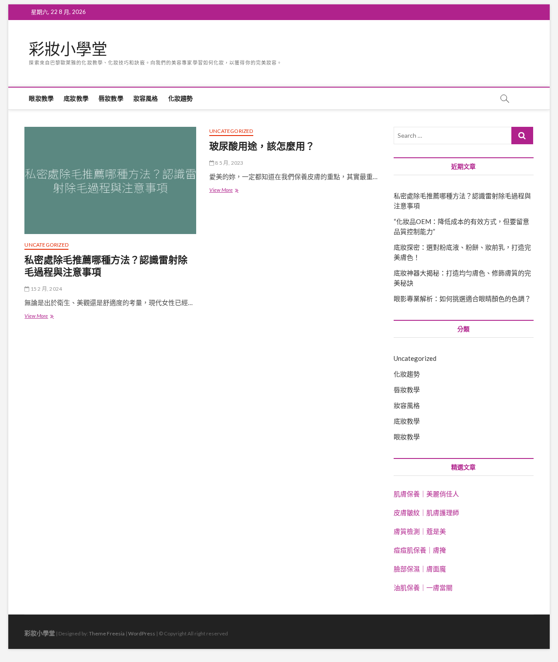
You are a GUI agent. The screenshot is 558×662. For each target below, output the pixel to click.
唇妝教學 (111, 98)
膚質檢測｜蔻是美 (420, 531)
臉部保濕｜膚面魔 (420, 569)
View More (41, 316)
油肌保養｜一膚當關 (423, 587)
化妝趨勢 (180, 98)
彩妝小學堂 (68, 49)
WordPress (141, 633)
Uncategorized (46, 244)
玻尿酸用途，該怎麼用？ (262, 145)
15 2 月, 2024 (46, 288)
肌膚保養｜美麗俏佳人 (426, 494)
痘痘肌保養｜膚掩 (420, 550)
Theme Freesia (107, 633)
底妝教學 (76, 98)
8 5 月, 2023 (228, 163)
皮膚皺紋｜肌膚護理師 (426, 512)
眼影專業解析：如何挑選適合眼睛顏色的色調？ (462, 298)
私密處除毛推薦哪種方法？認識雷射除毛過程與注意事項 (105, 265)
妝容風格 (145, 98)
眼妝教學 (41, 98)
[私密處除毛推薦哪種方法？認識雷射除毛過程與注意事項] (110, 180)
